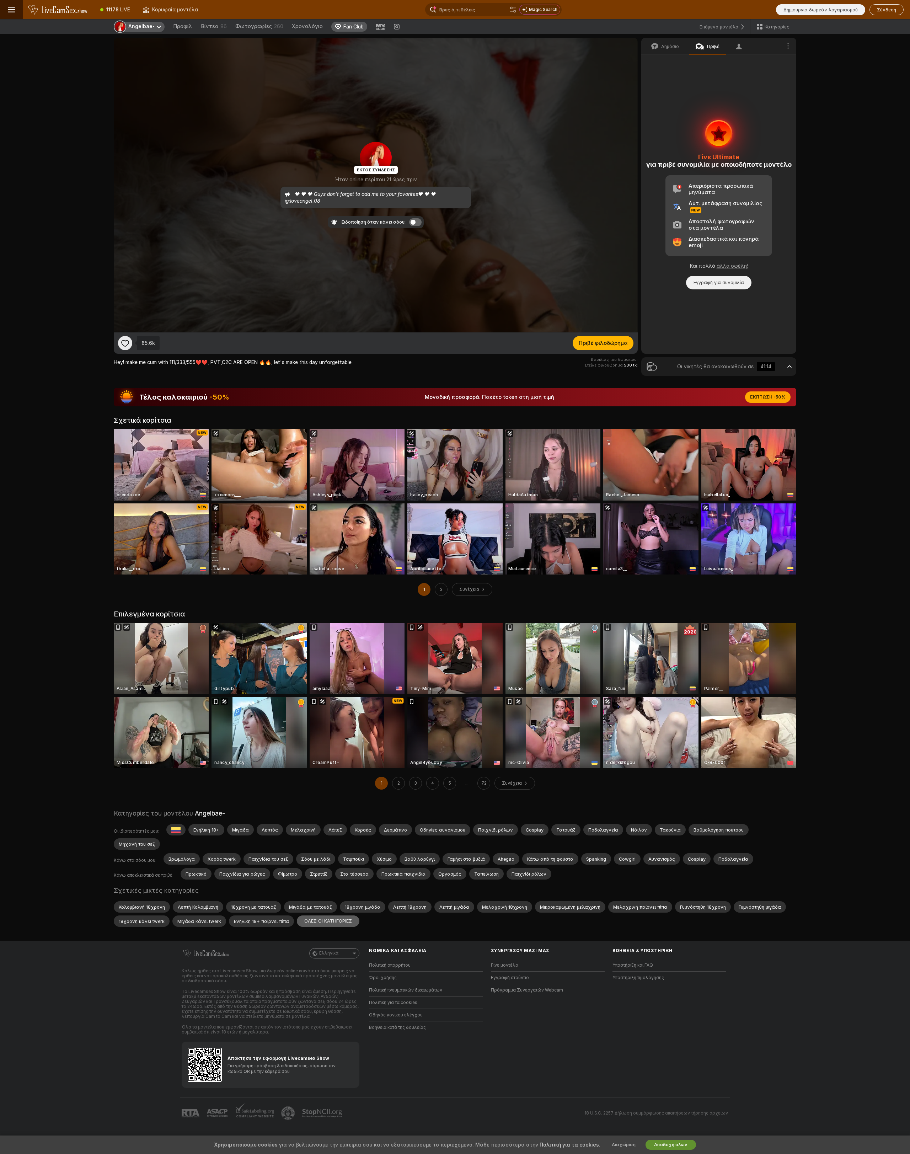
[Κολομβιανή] (176, 829)
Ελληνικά (328, 953)
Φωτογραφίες (259, 26)
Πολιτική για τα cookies (393, 1002)
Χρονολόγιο (307, 26)
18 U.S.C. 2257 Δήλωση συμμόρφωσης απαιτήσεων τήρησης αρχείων (656, 1113)
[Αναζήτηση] (513, 10)
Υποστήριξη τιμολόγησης (638, 977)
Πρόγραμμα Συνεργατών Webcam (527, 990)
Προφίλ (182, 26)
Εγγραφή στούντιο (510, 977)
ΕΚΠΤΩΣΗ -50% (768, 397)
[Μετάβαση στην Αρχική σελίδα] (58, 9)
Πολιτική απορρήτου (390, 965)
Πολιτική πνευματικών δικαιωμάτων (405, 990)
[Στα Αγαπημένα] (125, 343)
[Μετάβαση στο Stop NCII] (323, 1113)
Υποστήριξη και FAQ (632, 965)
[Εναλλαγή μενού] (11, 9)
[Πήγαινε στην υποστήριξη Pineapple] (288, 1113)
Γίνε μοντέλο (504, 965)
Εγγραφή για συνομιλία (719, 282)
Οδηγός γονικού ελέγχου (396, 1015)
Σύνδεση (886, 9)
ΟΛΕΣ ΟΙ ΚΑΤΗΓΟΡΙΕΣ (328, 921)
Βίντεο (214, 26)
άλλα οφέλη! (732, 266)
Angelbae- (210, 813)
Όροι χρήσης (383, 977)
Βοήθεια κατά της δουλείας (397, 1027)
